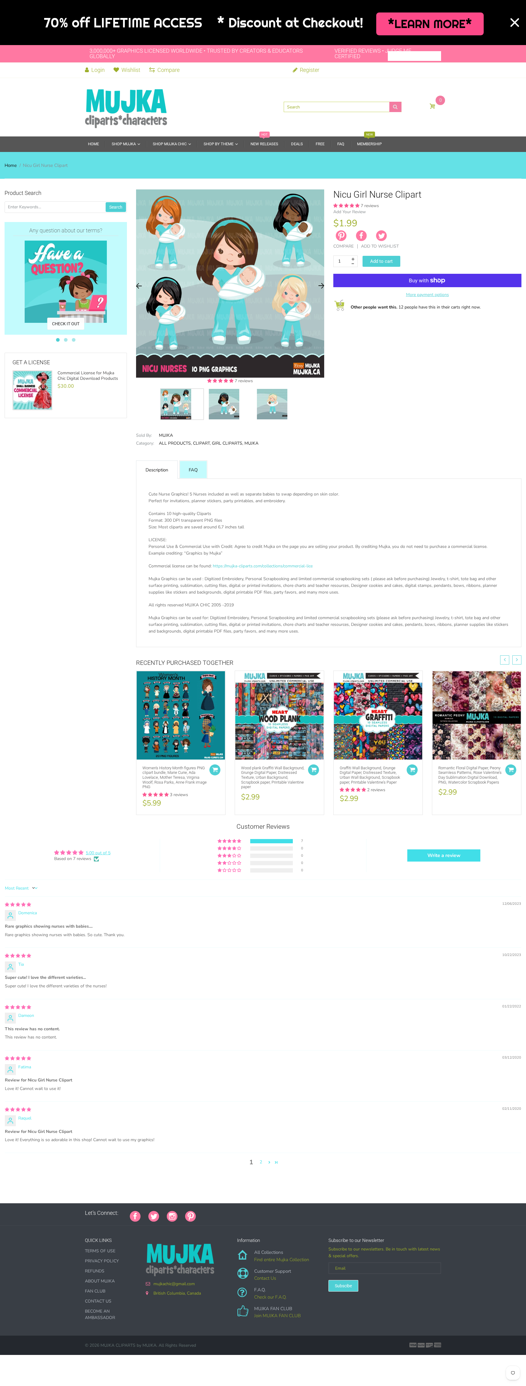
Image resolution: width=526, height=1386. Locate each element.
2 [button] (261, 1162)
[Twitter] (381, 235)
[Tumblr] (242, 1213)
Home (11, 165)
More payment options (427, 295)
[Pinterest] (190, 1216)
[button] (221, 381)
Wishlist (130, 70)
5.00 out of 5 (98, 853)
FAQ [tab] (193, 470)
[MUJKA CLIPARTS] (126, 106)
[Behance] (287, 1213)
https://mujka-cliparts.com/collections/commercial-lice (263, 566)
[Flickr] (226, 1213)
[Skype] (272, 1213)
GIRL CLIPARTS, (227, 443)
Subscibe (343, 1285)
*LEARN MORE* (430, 24)
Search (115, 207)
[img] (18, 905)
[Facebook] (361, 235)
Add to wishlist (380, 246)
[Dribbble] (249, 1213)
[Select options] (215, 770)
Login (97, 70)
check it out (65, 323)
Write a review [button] (444, 855)
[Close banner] (515, 22)
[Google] (204, 1213)
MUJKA (166, 435)
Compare (168, 70)
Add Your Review (349, 212)
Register (309, 70)
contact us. (360, 638)
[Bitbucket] (234, 1213)
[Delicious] (264, 1213)
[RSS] (219, 1213)
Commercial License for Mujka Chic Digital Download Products (88, 375)
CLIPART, (202, 443)
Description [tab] (157, 470)
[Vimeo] (257, 1213)
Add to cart (381, 261)
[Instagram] (172, 1216)
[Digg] (280, 1213)
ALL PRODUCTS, (175, 443)
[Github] (211, 1213)
